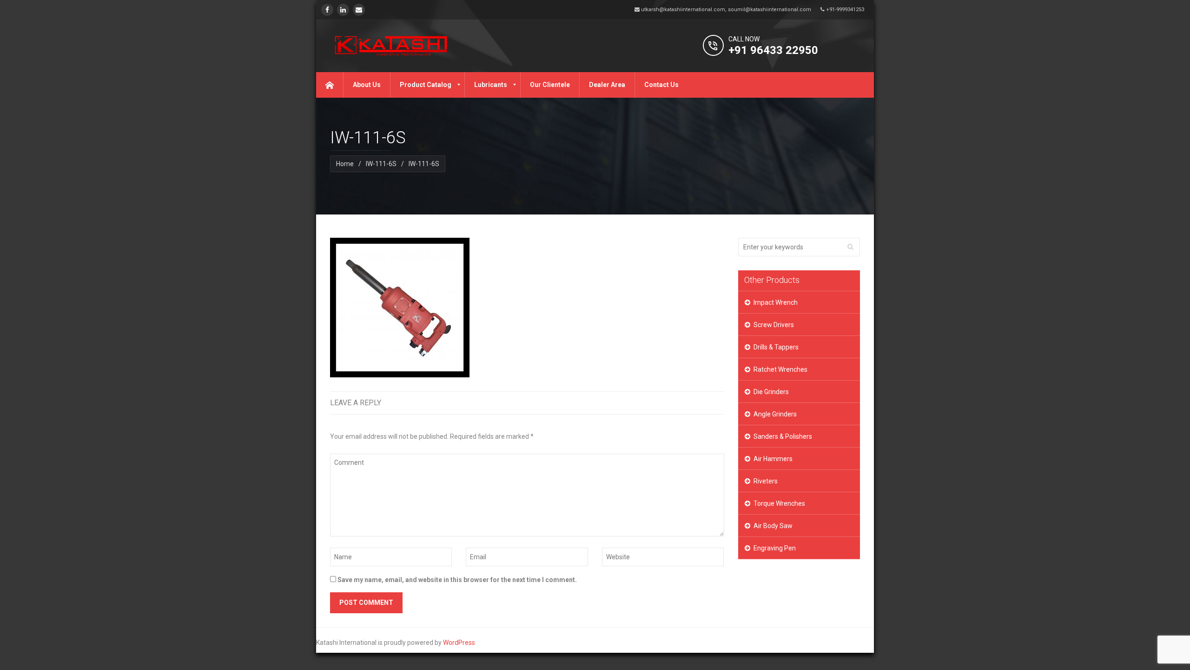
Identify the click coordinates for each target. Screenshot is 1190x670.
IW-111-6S (381, 164)
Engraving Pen (775, 548)
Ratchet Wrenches (780, 369)
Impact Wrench (776, 302)
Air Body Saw (773, 525)
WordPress (459, 642)
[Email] (359, 10)
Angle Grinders (775, 414)
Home (345, 164)
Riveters (766, 481)
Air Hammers (773, 458)
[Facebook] (327, 10)
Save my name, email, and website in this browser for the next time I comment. (457, 579)
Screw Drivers (774, 324)
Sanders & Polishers (783, 436)
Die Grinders (771, 391)
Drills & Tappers (776, 347)
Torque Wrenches (779, 503)
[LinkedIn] (343, 10)
